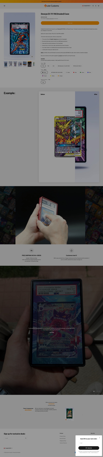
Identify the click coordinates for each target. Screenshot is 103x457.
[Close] (99, 437)
